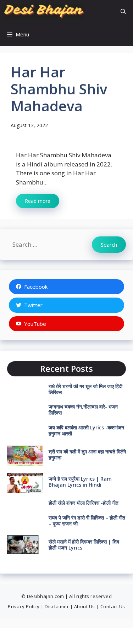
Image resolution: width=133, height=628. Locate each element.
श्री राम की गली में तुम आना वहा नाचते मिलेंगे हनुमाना (87, 454)
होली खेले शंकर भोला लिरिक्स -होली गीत (83, 502)
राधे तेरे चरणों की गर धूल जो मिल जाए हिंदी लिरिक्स (85, 389)
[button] (123, 11)
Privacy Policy (23, 606)
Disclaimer (57, 606)
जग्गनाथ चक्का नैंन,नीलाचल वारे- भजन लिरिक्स (83, 409)
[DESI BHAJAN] (44, 11)
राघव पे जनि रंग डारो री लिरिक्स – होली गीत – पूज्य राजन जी (87, 520)
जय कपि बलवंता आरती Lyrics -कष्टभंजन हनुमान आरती (86, 430)
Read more (37, 201)
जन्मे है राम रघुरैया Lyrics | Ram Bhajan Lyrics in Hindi (80, 481)
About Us (84, 606)
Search (109, 244)
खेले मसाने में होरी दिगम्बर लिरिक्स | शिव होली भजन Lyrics (84, 544)
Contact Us (112, 606)
